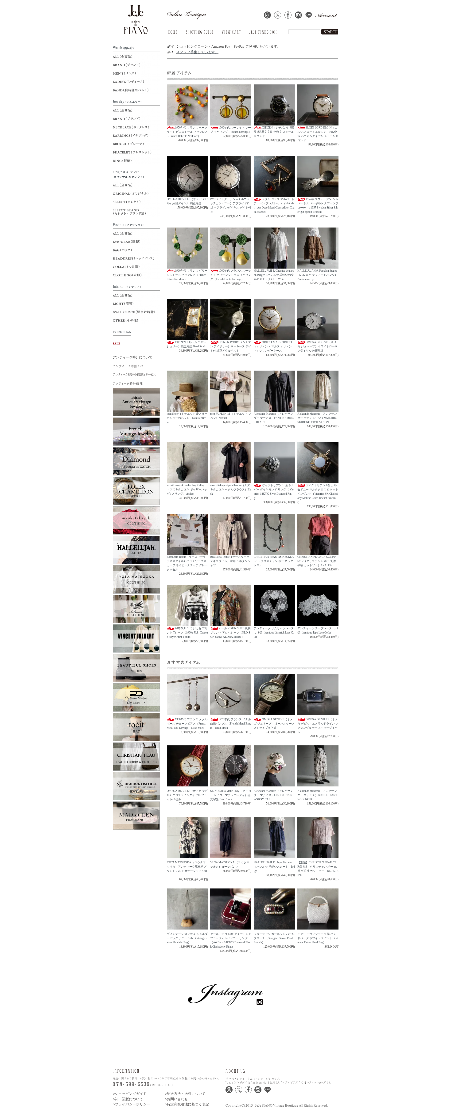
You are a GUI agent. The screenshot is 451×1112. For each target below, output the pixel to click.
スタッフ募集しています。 (197, 52)
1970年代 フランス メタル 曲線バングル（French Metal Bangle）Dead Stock (230, 723)
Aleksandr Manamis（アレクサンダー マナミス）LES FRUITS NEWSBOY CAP (274, 795)
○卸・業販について (128, 1099)
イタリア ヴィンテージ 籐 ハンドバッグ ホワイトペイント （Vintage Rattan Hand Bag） (317, 938)
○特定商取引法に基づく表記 (187, 1104)
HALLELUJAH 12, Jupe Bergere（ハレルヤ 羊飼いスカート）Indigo (274, 867)
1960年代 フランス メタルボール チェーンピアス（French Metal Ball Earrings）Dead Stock (187, 723)
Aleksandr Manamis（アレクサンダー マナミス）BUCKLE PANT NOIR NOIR (317, 795)
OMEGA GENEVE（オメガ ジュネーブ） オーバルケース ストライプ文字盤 (274, 723)
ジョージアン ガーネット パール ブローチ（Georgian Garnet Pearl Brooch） (274, 938)
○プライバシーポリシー (131, 1104)
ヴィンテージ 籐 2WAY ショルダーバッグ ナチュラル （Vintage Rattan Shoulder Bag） (187, 938)
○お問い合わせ (176, 1099)
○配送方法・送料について (185, 1094)
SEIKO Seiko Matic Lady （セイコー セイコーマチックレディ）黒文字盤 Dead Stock (230, 795)
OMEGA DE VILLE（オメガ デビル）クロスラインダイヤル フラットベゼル (187, 795)
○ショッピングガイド (130, 1094)
